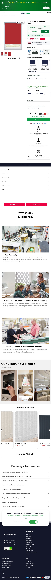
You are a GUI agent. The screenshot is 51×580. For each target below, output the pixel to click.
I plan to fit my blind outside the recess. (13, 485)
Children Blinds (29, 548)
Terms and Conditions (30, 565)
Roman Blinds (29, 540)
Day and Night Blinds (30, 544)
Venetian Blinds (29, 538)
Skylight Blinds (29, 546)
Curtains (28, 554)
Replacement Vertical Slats (31, 552)
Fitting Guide (36, 204)
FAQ (3, 571)
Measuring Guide (14, 204)
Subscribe (33, 522)
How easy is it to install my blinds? (11, 489)
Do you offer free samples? (9, 502)
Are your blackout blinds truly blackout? (13, 498)
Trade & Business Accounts (7, 561)
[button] (2, 13)
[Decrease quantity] (30, 113)
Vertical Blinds (29, 534)
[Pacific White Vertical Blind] (13, 426)
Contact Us (28, 561)
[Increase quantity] (35, 113)
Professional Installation (7, 565)
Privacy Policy (29, 567)
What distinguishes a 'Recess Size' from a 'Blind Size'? (17, 476)
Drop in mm (41, 81)
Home (2, 16)
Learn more (39, 44)
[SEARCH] (4, 13)
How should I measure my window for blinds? (15, 472)
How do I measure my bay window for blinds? (15, 480)
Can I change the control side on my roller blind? (16, 493)
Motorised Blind (29, 550)
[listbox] (38, 102)
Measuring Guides (6, 567)
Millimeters (31, 78)
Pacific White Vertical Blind (8, 443)
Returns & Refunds (30, 563)
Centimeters (38, 78)
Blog (3, 573)
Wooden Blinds (29, 542)
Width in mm (29, 81)
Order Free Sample (12, 58)
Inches (45, 78)
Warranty (4, 569)
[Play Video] (9, 385)
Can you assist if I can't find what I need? (13, 506)
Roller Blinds (28, 536)
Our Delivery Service (6, 563)
